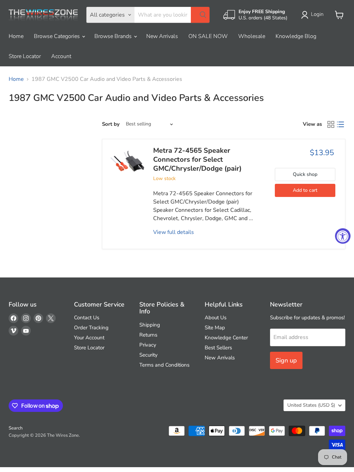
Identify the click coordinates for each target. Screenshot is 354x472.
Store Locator (25, 56)
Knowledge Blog (296, 36)
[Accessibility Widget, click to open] (343, 236)
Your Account (89, 337)
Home (16, 36)
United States (311, 405)
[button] (313, 15)
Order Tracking (91, 327)
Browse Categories (57, 36)
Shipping (149, 324)
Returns (148, 334)
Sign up (286, 360)
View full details (173, 232)
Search (15, 428)
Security (148, 354)
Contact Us (86, 317)
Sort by (111, 124)
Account (61, 56)
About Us (215, 317)
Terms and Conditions (164, 364)
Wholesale (251, 36)
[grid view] (331, 124)
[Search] (200, 15)
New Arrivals (162, 36)
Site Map (215, 327)
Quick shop (305, 174)
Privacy (147, 344)
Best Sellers (218, 347)
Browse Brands (113, 36)
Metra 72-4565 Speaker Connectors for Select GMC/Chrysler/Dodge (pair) (197, 159)
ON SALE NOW (208, 36)
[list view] (340, 124)
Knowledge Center (226, 337)
